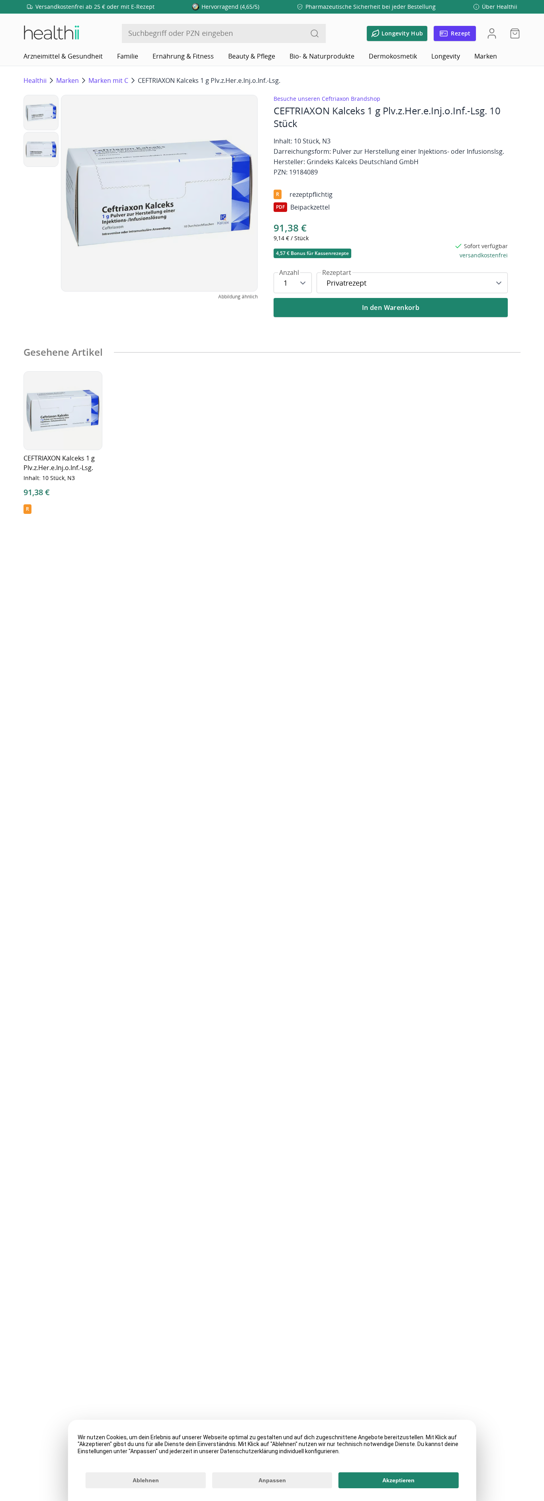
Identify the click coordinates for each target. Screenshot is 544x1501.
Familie (127, 56)
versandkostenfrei (484, 255)
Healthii (35, 80)
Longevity (445, 56)
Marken (485, 56)
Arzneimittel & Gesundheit (63, 56)
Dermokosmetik (393, 56)
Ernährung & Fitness (183, 56)
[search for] (314, 33)
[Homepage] (51, 33)
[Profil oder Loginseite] (491, 33)
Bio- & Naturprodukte (322, 56)
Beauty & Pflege (251, 56)
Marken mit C (108, 80)
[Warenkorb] (513, 33)
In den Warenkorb (390, 307)
